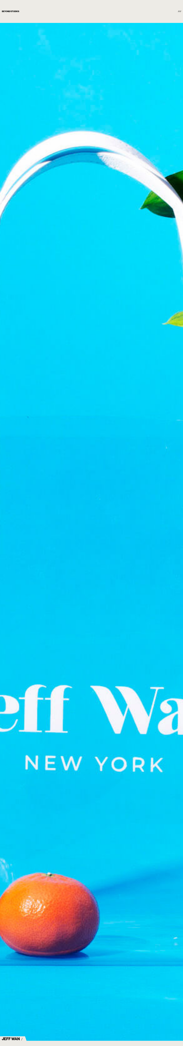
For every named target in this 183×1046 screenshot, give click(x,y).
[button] (179, 11)
